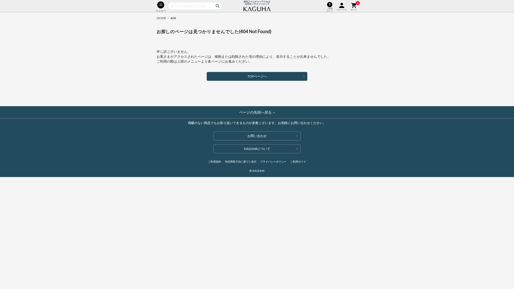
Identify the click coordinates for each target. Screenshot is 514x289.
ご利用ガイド (298, 161)
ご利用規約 (214, 161)
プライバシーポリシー (273, 161)
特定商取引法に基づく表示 (240, 161)
